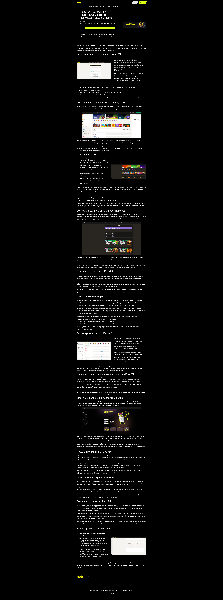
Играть (135, 2)
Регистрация (143, 2)
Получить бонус (100, 28)
